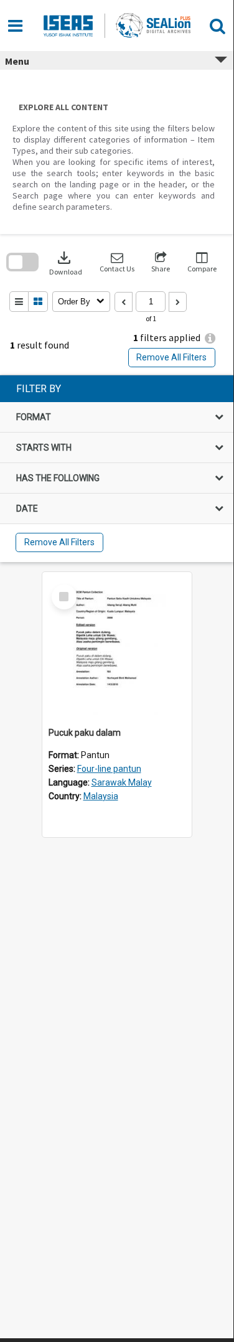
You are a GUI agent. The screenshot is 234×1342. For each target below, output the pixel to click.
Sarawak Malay (121, 782)
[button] (117, 262)
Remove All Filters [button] (171, 357)
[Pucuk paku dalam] (117, 646)
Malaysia (100, 796)
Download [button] (65, 262)
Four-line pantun (109, 769)
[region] (116, 468)
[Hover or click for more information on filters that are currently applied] (210, 338)
